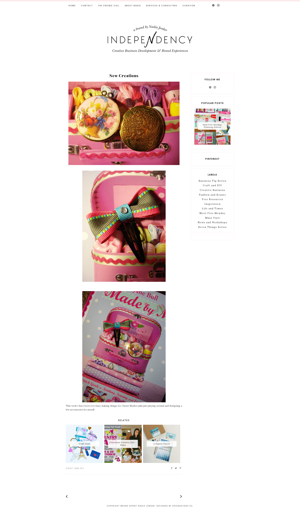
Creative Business (212, 190)
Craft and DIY (75, 468)
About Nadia (133, 5)
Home (72, 5)
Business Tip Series (213, 180)
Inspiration (213, 204)
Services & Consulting (161, 5)
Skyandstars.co (182, 506)
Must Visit (212, 217)
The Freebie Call (108, 5)
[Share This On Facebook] (171, 468)
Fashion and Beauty (212, 194)
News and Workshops (212, 222)
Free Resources (212, 199)
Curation (188, 5)
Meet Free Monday (212, 213)
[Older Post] (181, 496)
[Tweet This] (176, 468)
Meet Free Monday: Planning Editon (212, 126)
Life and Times (212, 208)
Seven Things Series (212, 227)
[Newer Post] (67, 496)
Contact (87, 5)
